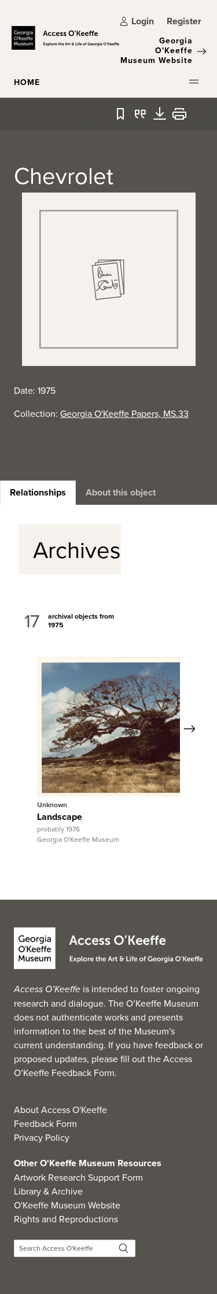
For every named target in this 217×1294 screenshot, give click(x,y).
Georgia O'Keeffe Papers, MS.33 (124, 413)
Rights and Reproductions (66, 1218)
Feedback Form (45, 1123)
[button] (194, 81)
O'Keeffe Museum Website (67, 1205)
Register (184, 21)
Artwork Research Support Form (78, 1177)
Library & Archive (48, 1191)
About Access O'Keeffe (60, 1109)
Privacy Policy (41, 1137)
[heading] (38, 492)
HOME (27, 82)
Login (142, 21)
